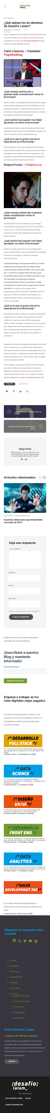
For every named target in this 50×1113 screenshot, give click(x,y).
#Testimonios (23, 384)
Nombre (12, 573)
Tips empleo (15, 988)
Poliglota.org (34, 164)
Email (10, 585)
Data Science (18, 1007)
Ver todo (13, 960)
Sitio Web (12, 598)
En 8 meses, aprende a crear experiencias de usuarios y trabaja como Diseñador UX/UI (22, 811)
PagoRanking (13, 55)
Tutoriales (14, 982)
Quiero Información (14, 1105)
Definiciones (14, 971)
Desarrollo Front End (21, 1001)
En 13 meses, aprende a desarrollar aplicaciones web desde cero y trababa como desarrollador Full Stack (24, 751)
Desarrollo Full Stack (21, 996)
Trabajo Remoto (16, 977)
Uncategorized (21, 409)
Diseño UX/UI (18, 1018)
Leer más (11, 1061)
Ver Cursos (14, 994)
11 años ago (16, 30)
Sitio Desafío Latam (13, 1098)
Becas (28, 1098)
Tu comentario (15, 549)
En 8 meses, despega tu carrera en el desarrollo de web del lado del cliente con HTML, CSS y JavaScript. (25, 839)
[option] (25, 504)
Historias (9, 18)
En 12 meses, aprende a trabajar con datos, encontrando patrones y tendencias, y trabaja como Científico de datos (24, 782)
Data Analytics (19, 1012)
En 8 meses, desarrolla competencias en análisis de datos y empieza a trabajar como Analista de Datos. (25, 869)
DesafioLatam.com (20, 374)
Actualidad (14, 966)
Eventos (31, 424)
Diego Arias (8, 30)
